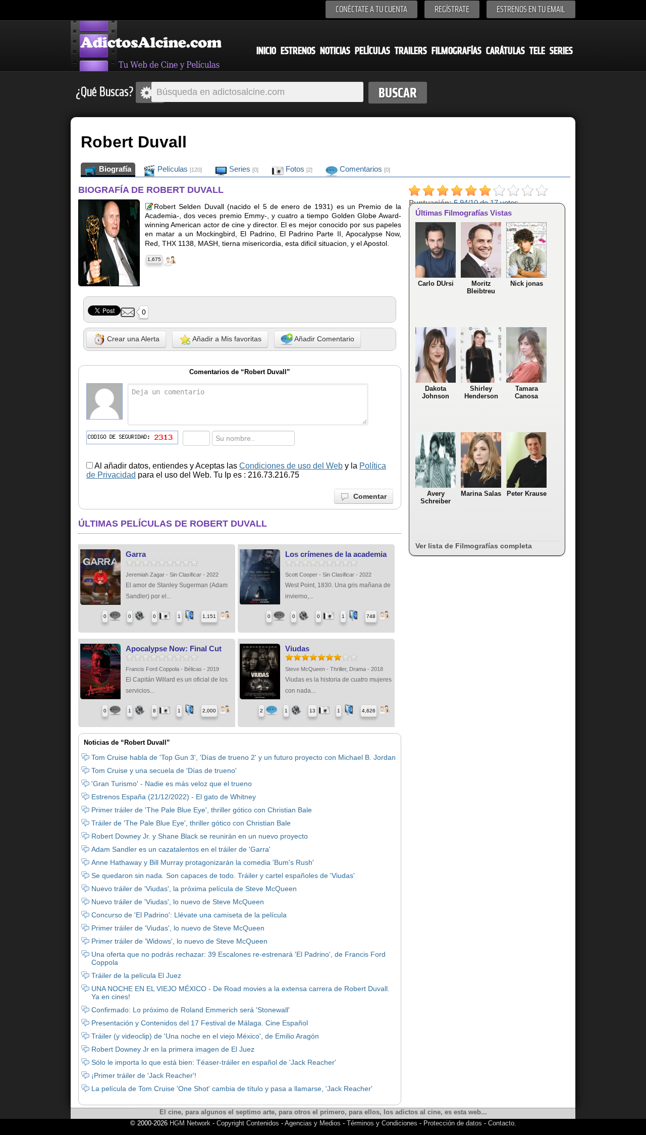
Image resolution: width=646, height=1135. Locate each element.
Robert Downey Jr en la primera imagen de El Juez (172, 1049)
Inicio (266, 50)
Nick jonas (526, 283)
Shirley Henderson (481, 392)
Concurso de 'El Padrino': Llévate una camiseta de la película (189, 915)
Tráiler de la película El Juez (136, 975)
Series (561, 50)
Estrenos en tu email (531, 9)
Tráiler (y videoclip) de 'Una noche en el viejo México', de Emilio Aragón (205, 1036)
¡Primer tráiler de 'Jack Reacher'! (143, 1075)
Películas (372, 50)
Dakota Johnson (435, 392)
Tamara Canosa (526, 392)
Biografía (114, 169)
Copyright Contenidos (248, 1123)
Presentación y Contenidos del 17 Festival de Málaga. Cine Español (199, 1023)
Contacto (501, 1123)
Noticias (335, 50)
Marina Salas (481, 493)
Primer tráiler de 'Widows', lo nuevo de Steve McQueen (179, 941)
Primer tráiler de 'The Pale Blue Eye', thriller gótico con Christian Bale (201, 810)
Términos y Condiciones (383, 1123)
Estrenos (298, 50)
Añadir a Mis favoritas (226, 339)
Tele (537, 50)
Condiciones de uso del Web (291, 465)
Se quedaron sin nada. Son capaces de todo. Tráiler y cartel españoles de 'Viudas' (223, 875)
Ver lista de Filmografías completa (473, 546)
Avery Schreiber (435, 497)
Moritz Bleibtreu (481, 287)
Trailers (411, 50)
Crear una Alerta (132, 339)
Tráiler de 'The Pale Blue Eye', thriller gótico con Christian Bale (191, 823)
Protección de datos (452, 1123)
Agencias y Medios (313, 1123)
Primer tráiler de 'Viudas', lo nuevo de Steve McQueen (177, 928)
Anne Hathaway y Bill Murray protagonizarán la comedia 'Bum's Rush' (202, 862)
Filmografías (456, 50)
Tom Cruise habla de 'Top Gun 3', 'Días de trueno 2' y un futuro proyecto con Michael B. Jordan (243, 757)
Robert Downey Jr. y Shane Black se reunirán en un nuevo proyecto (199, 836)
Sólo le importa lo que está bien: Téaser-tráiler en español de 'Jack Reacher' (213, 1062)
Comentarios (364, 169)
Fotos (298, 169)
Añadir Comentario (323, 339)
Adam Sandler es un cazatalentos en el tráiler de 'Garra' (181, 849)
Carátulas (505, 50)
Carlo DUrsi (436, 283)
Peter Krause (527, 493)
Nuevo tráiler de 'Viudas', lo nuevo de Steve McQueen (177, 902)
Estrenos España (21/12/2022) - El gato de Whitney (173, 797)
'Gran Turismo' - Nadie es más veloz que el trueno (171, 784)
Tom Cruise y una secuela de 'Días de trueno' (164, 770)
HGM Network (190, 1123)
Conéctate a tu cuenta (371, 9)
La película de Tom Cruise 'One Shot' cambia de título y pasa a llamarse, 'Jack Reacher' (231, 1089)
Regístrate (452, 9)
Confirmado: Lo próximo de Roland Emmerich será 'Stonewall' (190, 1010)
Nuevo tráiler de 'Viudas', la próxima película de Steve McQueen (194, 889)
